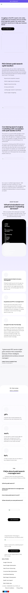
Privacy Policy (20, 588)
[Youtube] (8, 591)
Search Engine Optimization (9, 565)
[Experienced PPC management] (6, 297)
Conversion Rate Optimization (10, 571)
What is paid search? (8, 483)
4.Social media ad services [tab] (7, 240)
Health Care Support (8, 580)
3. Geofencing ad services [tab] (7, 235)
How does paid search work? (11, 495)
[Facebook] (6, 591)
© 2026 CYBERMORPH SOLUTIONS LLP (11, 586)
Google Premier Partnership (12, 324)
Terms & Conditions (9, 588)
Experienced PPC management (14, 301)
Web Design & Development (9, 577)
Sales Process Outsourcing (9, 568)
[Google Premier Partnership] (6, 320)
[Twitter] (5, 591)
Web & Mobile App (7, 583)
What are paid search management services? (13, 489)
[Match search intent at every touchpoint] (6, 275)
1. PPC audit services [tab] (7, 225)
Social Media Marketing (8, 574)
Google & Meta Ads (7, 562)
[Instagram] (3, 591)
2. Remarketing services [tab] (7, 230)
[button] (27, 5)
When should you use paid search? (12, 500)
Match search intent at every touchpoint (12, 279)
